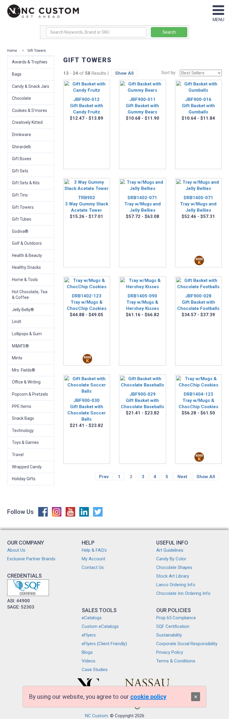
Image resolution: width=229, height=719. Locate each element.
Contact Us (93, 567)
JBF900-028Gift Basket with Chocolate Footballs (198, 302)
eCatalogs (92, 617)
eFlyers (89, 635)
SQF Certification (172, 626)
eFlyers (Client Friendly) (104, 643)
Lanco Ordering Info (175, 584)
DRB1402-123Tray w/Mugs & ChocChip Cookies (86, 302)
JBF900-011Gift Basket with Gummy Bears (142, 106)
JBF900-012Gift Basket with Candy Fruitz (86, 106)
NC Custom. (97, 715)
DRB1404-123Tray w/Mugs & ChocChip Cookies (198, 400)
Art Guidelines (169, 550)
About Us (16, 550)
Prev (104, 476)
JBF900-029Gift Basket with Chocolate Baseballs (142, 400)
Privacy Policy (169, 652)
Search (169, 32)
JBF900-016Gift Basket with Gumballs (198, 106)
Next (182, 476)
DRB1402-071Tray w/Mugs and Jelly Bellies (142, 204)
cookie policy (148, 696)
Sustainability (169, 635)
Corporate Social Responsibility (186, 643)
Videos (88, 661)
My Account (93, 559)
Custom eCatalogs (100, 626)
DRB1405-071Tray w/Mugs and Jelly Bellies (198, 204)
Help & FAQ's (94, 550)
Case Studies (95, 669)
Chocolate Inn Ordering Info (183, 593)
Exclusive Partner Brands (31, 559)
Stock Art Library (172, 576)
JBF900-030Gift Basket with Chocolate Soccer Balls (86, 410)
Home (12, 51)
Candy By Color (171, 559)
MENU (218, 19)
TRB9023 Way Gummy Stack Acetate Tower (86, 204)
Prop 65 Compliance (176, 617)
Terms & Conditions (175, 661)
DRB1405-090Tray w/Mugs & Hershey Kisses (142, 302)
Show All (124, 73)
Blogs (87, 652)
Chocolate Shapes (174, 567)
